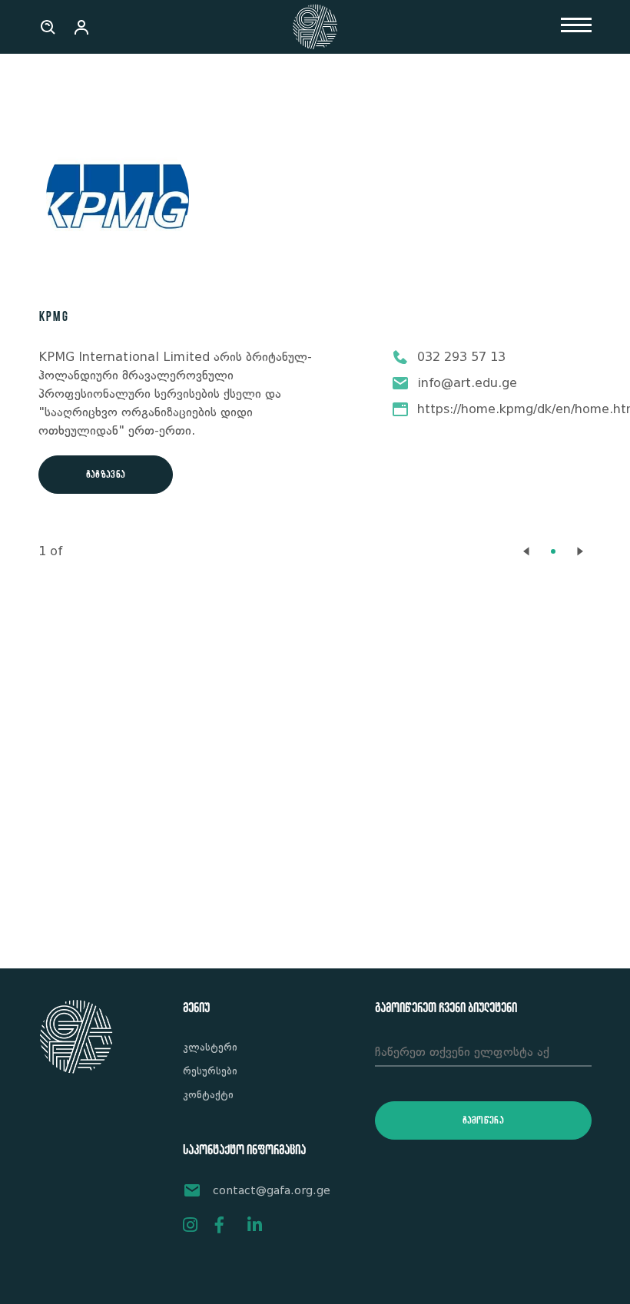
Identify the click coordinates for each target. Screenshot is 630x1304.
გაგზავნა (105, 475)
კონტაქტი (208, 1094)
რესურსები (210, 1070)
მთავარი (63, 86)
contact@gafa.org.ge (271, 1190)
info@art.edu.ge (467, 383)
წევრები (124, 86)
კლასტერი (210, 1047)
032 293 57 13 (461, 356)
